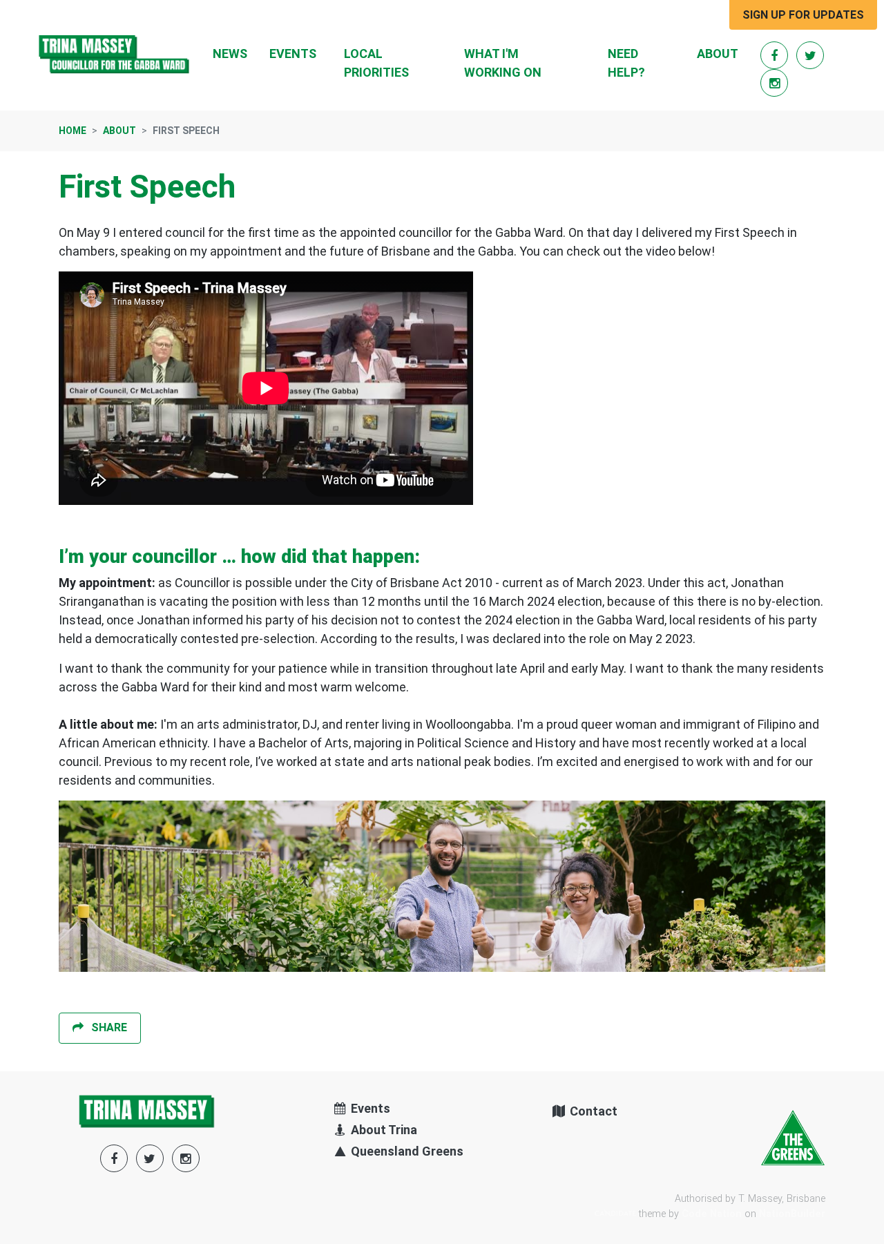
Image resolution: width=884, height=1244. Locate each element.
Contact (592, 1111)
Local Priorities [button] (376, 62)
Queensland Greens (405, 1151)
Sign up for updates (803, 14)
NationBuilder (792, 1214)
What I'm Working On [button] (502, 62)
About (119, 130)
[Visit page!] (775, 55)
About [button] (726, 53)
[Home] (115, 55)
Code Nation (712, 1214)
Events (292, 53)
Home (72, 130)
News (230, 53)
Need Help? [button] (626, 62)
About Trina (382, 1129)
